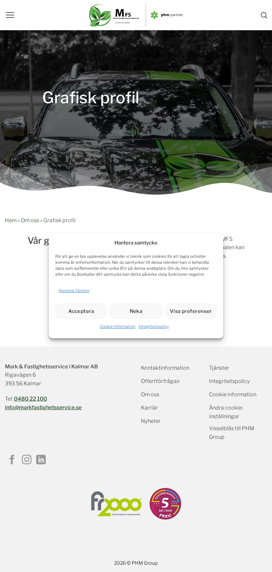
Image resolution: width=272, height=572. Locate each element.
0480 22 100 (30, 399)
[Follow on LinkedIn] (41, 460)
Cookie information (117, 326)
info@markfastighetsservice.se (43, 407)
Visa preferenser (191, 311)
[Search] (264, 15)
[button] (10, 15)
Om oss (30, 220)
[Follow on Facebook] (12, 460)
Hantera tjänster (74, 290)
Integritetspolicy (154, 326)
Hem (11, 220)
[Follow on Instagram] (27, 460)
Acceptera (81, 311)
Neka (136, 311)
